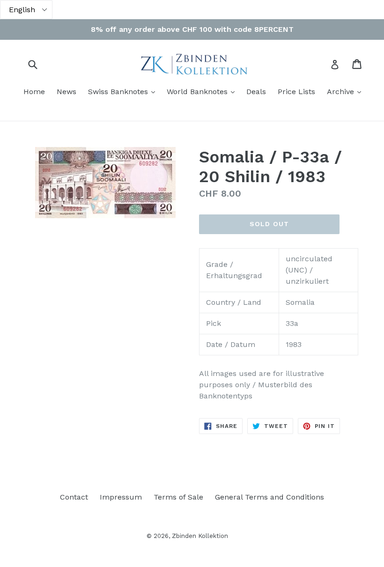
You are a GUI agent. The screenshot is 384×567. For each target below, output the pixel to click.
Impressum (121, 497)
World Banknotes (203, 91)
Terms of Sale (178, 497)
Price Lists (296, 91)
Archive (346, 91)
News (66, 91)
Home (34, 91)
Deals (256, 91)
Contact (74, 497)
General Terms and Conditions (269, 497)
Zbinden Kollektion (200, 535)
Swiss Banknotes (124, 91)
